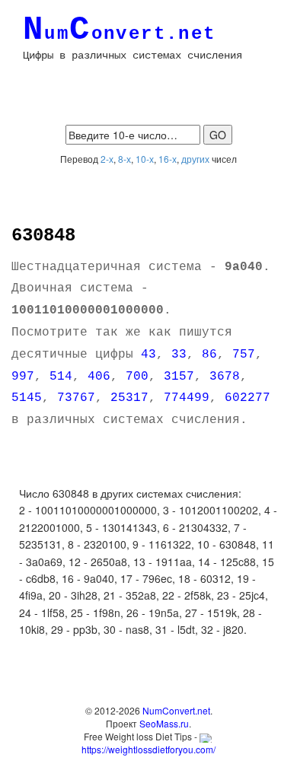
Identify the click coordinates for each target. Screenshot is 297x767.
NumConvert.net (176, 710)
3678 (224, 377)
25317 (129, 398)
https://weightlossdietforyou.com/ (148, 749)
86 (209, 354)
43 (148, 354)
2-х (107, 158)
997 (22, 377)
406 (99, 377)
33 (179, 354)
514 (61, 377)
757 (243, 354)
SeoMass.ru (164, 723)
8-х (124, 158)
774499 (186, 398)
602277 (247, 398)
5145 (26, 398)
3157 (179, 377)
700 (137, 377)
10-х (145, 158)
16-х (167, 158)
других (195, 158)
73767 (76, 398)
